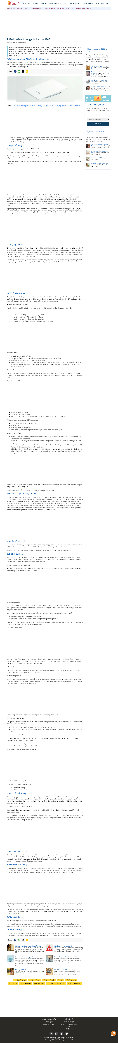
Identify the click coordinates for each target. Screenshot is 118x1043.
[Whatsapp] (19, 71)
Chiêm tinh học (88, 3)
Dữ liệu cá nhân (76, 8)
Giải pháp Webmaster (36, 8)
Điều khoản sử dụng (63, 8)
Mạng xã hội (11, 8)
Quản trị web (70, 1038)
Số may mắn (40, 983)
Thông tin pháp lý (49, 8)
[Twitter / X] (23, 71)
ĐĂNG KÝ (98, 124)
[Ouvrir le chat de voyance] (114, 1033)
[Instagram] (56, 1034)
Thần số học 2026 (99, 158)
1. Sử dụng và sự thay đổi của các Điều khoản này (28, 106)
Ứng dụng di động (22, 8)
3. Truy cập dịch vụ (60, 106)
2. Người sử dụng (48, 106)
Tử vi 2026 (14, 983)
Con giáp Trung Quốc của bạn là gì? (100, 67)
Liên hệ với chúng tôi (69, 1022)
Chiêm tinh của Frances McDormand (100, 74)
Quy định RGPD (86, 8)
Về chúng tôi (49, 1022)
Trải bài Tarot (26, 983)
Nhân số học (105, 3)
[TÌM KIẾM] (109, 9)
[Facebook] (15, 71)
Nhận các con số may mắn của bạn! (100, 165)
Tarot (97, 3)
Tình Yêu (44, 3)
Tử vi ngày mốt (50, 980)
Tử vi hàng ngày (21, 980)
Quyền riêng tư (61, 1038)
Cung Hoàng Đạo (75, 3)
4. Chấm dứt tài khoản (73, 106)
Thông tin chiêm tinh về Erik (100, 88)
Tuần (61, 980)
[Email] (27, 71)
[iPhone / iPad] (62, 1034)
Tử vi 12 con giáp (33, 3)
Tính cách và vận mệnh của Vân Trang (100, 146)
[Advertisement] (59, 23)
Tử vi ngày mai (35, 980)
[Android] (67, 1034)
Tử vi (24, 3)
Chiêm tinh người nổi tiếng (58, 3)
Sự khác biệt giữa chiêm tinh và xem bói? (100, 152)
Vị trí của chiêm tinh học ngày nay (100, 81)
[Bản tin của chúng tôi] (106, 9)
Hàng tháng (72, 980)
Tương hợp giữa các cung (57, 983)
